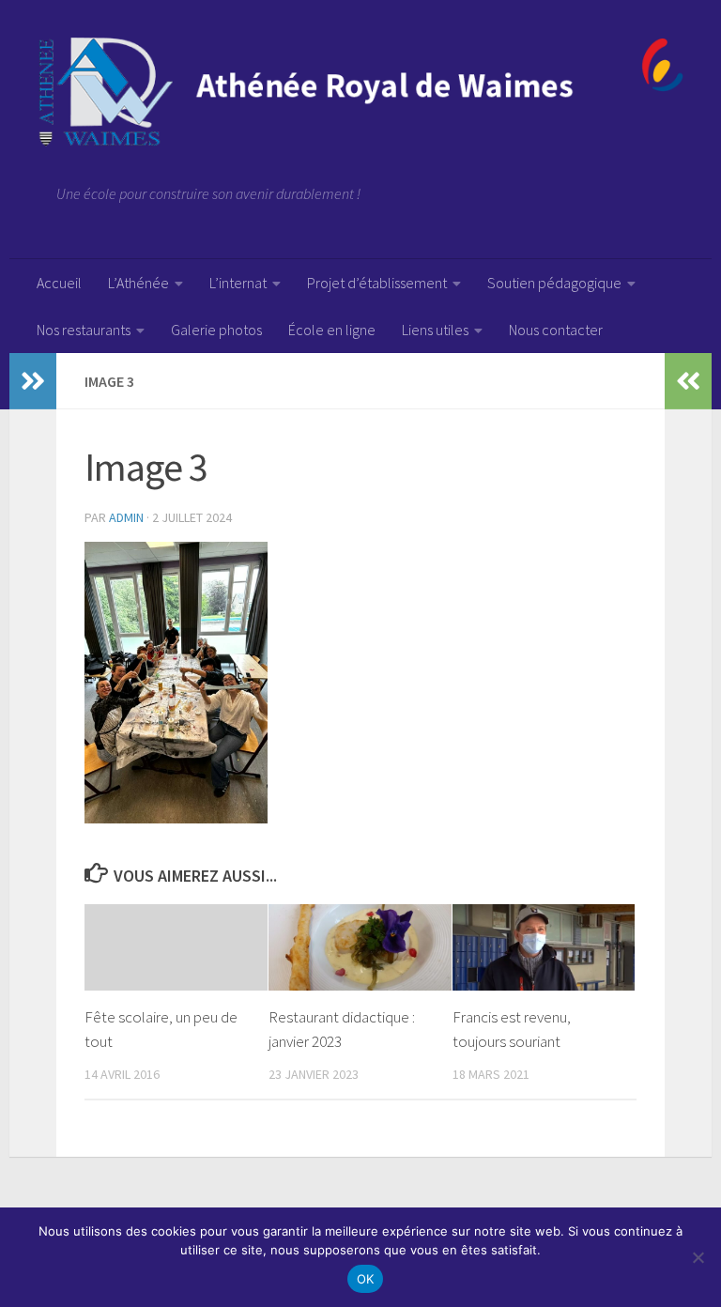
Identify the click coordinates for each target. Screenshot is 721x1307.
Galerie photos (216, 329)
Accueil (59, 282)
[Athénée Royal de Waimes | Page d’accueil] (360, 92)
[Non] (697, 1257)
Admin (126, 517)
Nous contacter (556, 329)
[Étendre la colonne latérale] (32, 381)
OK (366, 1278)
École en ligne (332, 329)
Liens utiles (435, 329)
